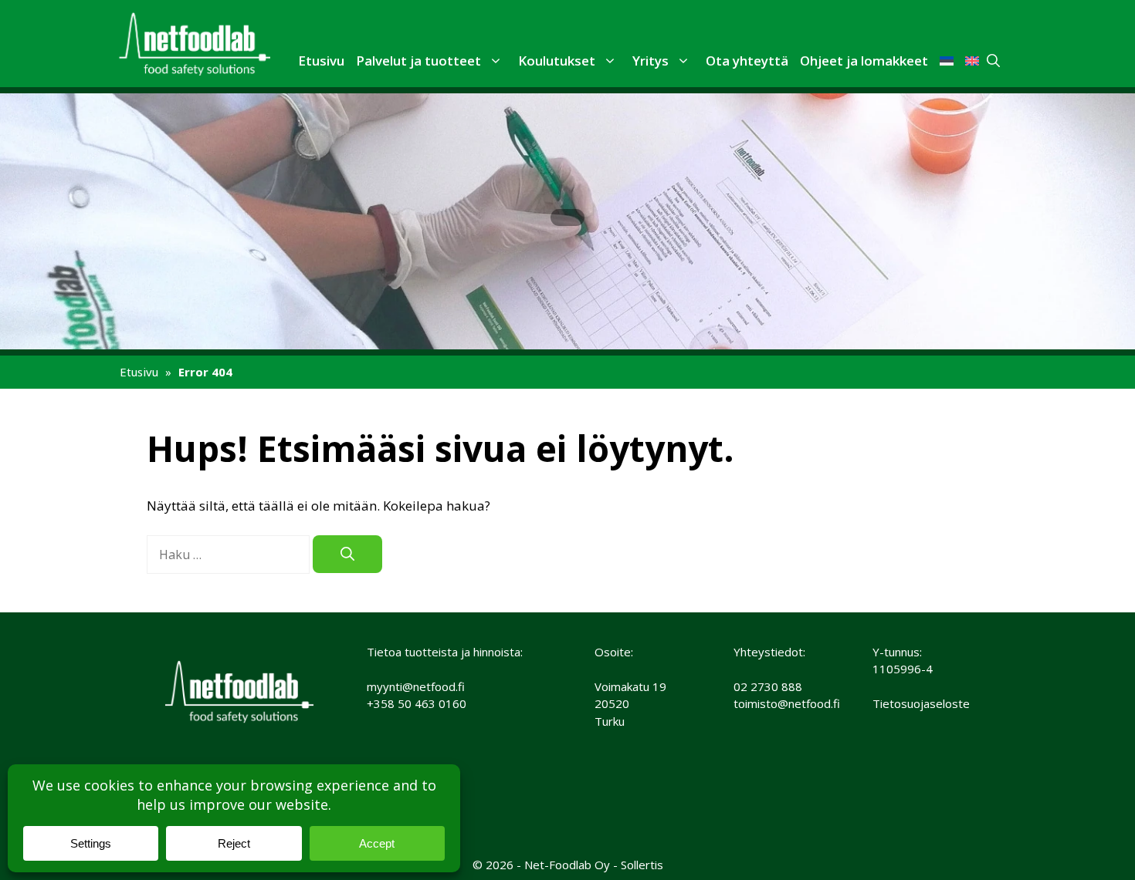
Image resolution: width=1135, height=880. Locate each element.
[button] (494, 60)
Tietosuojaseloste (921, 703)
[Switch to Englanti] (972, 61)
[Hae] (347, 554)
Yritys (650, 60)
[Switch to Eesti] (947, 61)
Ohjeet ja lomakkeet (864, 60)
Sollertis (642, 864)
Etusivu (321, 60)
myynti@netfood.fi (416, 686)
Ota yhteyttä (747, 60)
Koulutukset (556, 60)
